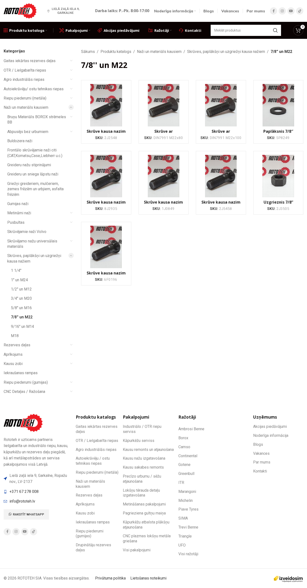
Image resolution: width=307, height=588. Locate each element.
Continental (187, 456)
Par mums (261, 462)
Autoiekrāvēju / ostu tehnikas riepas (93, 461)
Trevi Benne (188, 527)
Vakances (261, 453)
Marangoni (187, 491)
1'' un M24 (19, 280)
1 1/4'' (16, 270)
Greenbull (186, 473)
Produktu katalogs (115, 51)
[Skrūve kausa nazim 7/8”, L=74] (106, 247)
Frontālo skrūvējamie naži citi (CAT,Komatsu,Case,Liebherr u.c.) (34, 153)
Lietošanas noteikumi (148, 578)
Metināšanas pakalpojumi (144, 504)
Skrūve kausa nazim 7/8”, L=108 (221, 204)
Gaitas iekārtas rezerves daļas (30, 60)
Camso (184, 447)
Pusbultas (16, 222)
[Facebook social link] (273, 11)
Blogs (258, 444)
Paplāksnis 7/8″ (278, 131)
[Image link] (24, 422)
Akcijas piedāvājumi (270, 426)
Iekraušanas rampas (21, 373)
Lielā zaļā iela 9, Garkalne (65, 11)
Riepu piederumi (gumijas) (26, 382)
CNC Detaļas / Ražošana (24, 391)
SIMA (183, 518)
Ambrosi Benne (191, 429)
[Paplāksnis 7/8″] (278, 105)
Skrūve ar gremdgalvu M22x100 (221, 134)
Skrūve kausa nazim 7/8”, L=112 (163, 204)
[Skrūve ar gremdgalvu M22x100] (221, 105)
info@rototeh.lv (22, 501)
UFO (182, 545)
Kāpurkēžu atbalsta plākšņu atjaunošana (146, 525)
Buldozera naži (19, 141)
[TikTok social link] (299, 11)
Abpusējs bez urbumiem (27, 131)
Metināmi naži (19, 213)
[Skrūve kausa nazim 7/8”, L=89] (106, 105)
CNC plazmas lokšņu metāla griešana (147, 538)
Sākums (88, 51)
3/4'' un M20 (21, 298)
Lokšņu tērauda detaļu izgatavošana (141, 493)
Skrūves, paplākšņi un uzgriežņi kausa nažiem (34, 258)
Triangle (185, 536)
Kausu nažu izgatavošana (144, 458)
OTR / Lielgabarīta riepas (25, 70)
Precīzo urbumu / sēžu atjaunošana (142, 479)
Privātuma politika (110, 578)
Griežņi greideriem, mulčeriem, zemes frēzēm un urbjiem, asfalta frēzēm (35, 189)
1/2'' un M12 (21, 289)
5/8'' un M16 (21, 308)
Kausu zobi (13, 363)
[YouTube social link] (291, 11)
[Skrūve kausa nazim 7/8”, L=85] (106, 176)
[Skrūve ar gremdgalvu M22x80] (163, 105)
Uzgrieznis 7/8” (278, 202)
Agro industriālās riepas (24, 79)
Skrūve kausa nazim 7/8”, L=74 (106, 275)
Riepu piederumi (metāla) (25, 98)
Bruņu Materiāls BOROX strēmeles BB (36, 119)
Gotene (184, 464)
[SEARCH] (275, 30)
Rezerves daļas (17, 345)
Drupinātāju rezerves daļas (93, 547)
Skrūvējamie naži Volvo (26, 231)
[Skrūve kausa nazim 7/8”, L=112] (163, 176)
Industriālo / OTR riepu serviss (142, 429)
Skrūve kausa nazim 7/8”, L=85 (106, 204)
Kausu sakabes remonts (143, 467)
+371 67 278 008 (24, 491)
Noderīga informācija (270, 435)
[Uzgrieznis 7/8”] (278, 176)
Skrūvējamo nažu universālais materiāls (32, 244)
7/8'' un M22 (22, 317)
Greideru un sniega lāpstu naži (32, 174)
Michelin (185, 500)
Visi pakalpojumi (136, 550)
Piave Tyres (188, 509)
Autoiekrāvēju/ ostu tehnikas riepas (34, 89)
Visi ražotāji (188, 554)
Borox (183, 438)
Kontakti (260, 471)
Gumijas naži (17, 203)
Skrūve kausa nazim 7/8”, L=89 (106, 134)
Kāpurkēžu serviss (138, 440)
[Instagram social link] (282, 11)
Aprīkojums (13, 354)
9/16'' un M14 (22, 326)
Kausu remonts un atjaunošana (148, 449)
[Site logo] (21, 10)
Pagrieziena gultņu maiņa (144, 513)
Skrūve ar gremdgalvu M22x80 (163, 134)
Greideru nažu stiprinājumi (29, 165)
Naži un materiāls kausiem (26, 107)
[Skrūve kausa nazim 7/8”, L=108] (221, 176)
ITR (181, 482)
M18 (15, 335)
